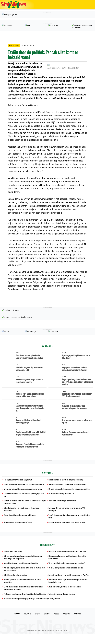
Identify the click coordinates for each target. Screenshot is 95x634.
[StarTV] (87, 4)
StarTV (46, 614)
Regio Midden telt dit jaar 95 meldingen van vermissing (65, 479)
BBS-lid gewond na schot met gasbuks (15, 575)
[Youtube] (39, 622)
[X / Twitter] (47, 622)
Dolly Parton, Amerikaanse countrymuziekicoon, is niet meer (67, 551)
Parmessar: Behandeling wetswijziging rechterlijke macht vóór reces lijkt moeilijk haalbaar (32, 598)
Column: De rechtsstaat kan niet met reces (61, 594)
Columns (27, 614)
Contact (77, 614)
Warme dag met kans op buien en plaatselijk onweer (20, 515)
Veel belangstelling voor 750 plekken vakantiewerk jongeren (66, 484)
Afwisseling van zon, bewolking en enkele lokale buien (64, 586)
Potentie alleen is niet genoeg (13, 551)
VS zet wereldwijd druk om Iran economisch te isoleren (65, 567)
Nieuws (17, 614)
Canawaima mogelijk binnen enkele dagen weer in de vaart (66, 522)
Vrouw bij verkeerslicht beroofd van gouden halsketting (21, 563)
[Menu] (91, 4)
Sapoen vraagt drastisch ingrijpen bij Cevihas (18, 522)
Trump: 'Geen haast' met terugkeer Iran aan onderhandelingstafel (24, 484)
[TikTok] (56, 622)
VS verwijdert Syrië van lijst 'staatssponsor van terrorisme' (66, 563)
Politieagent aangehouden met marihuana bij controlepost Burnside (25, 594)
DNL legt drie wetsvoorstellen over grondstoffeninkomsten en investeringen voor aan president (23, 557)
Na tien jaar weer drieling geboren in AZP (61, 493)
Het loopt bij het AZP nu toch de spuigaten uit (18, 479)
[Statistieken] (93, 632)
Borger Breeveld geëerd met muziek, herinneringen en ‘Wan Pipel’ (68, 575)
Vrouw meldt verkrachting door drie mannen (62, 500)
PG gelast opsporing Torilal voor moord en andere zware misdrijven (69, 489)
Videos (56, 614)
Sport (37, 614)
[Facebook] (31, 622)
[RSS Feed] (64, 622)
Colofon (66, 614)
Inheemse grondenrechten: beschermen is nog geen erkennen (23, 489)
